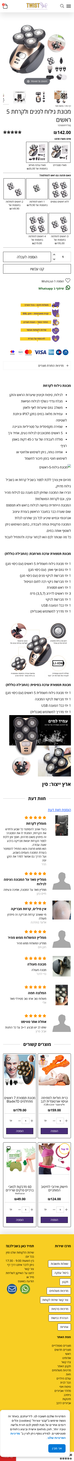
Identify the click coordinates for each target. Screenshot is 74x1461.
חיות (68, 1374)
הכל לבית (65, 1382)
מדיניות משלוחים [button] (58, 1291)
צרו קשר (66, 1362)
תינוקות (66, 1399)
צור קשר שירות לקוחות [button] (55, 1300)
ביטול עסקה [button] (61, 1273)
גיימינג (67, 1395)
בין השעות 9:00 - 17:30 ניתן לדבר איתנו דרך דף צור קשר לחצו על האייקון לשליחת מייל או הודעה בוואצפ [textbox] (20, 1266)
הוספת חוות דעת (59, 809)
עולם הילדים (64, 1378)
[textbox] (55, 1250)
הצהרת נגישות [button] (59, 1318)
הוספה (54, 1131)
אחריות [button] (64, 1327)
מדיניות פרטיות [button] (59, 1309)
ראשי (68, 1354)
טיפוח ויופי (65, 1387)
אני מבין (57, 1448)
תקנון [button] (65, 1282)
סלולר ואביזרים (62, 1391)
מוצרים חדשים (62, 1350)
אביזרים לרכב (63, 1403)
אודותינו (66, 1358)
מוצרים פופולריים (61, 1346)
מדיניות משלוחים (61, 1370)
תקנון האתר (64, 1366)
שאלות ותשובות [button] (59, 1264)
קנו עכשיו (37, 268)
